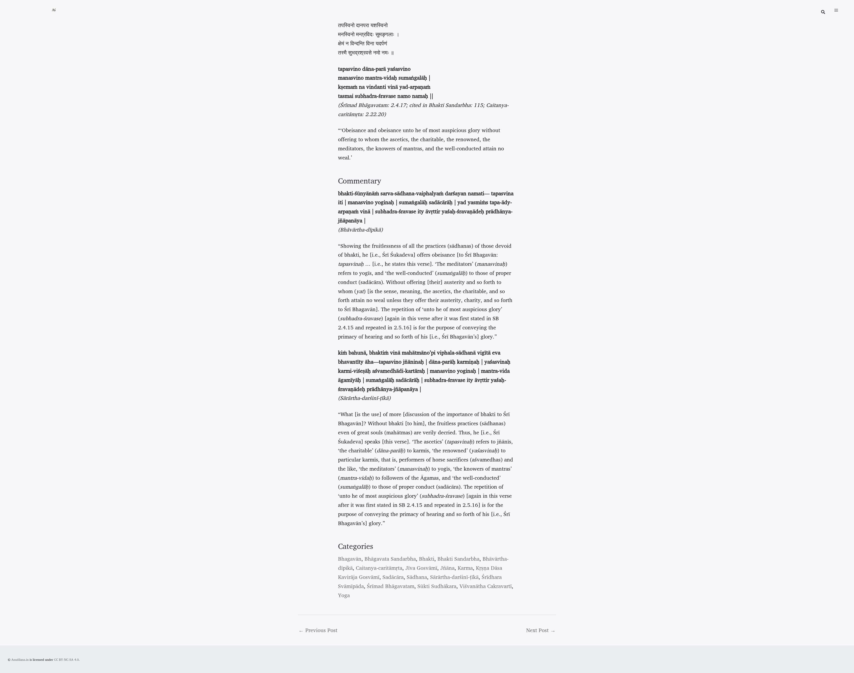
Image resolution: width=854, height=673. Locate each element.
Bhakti (426, 558)
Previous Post (317, 630)
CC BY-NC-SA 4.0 (66, 659)
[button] (823, 12)
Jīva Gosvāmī (421, 567)
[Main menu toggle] (836, 10)
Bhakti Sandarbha (458, 558)
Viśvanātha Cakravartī (485, 586)
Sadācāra (393, 576)
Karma (465, 567)
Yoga (344, 595)
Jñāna (447, 567)
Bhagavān (349, 558)
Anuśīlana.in (20, 659)
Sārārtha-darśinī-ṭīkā (454, 576)
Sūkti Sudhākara (436, 586)
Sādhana (417, 576)
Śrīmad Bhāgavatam (390, 586)
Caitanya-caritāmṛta (379, 567)
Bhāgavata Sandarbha (390, 558)
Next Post (541, 630)
